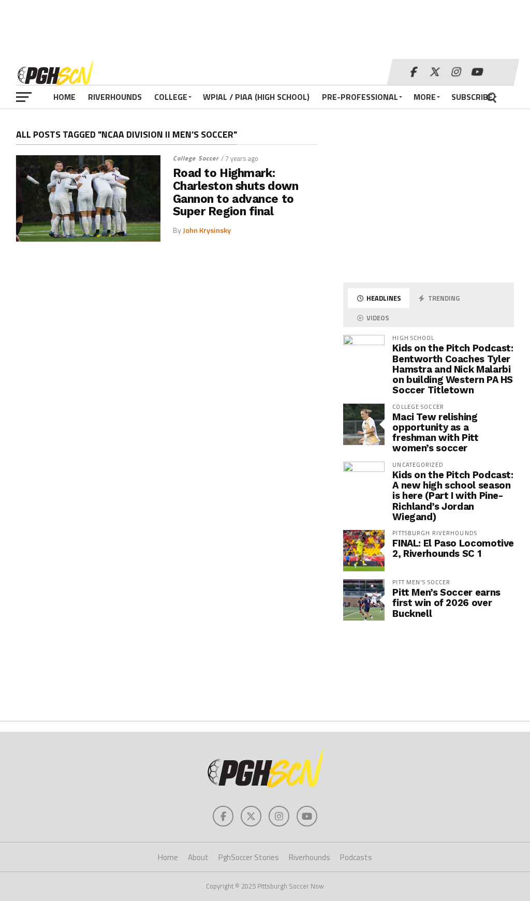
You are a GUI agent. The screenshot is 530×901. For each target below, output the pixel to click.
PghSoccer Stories (248, 857)
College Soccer (196, 158)
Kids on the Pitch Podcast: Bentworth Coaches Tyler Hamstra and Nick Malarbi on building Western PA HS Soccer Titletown (452, 369)
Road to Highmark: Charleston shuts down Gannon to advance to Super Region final (236, 192)
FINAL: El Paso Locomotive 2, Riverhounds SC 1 (453, 548)
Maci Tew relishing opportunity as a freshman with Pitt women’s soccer (435, 432)
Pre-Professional (360, 97)
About (198, 857)
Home (64, 97)
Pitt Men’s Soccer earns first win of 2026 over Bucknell (446, 602)
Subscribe (472, 97)
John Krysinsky (207, 230)
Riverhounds (115, 97)
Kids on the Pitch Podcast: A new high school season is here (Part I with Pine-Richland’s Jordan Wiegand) (452, 495)
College (170, 97)
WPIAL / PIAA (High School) (256, 97)
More (425, 97)
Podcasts (356, 857)
